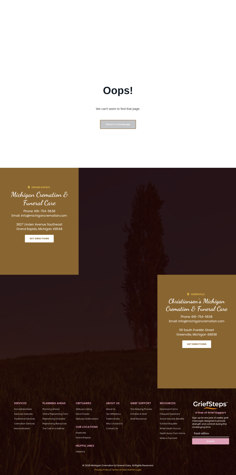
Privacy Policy (102, 469)
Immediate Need (23, 409)
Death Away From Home (172, 433)
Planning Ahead (51, 409)
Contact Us (112, 428)
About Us (110, 409)
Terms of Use (118, 469)
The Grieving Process (141, 409)
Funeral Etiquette (168, 423)
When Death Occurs (170, 428)
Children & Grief (138, 413)
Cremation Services (24, 423)
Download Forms (169, 409)
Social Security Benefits (172, 418)
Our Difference (113, 413)
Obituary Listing (84, 409)
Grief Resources (138, 418)
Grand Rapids (83, 437)
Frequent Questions (170, 413)
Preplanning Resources (55, 423)
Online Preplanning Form (55, 413)
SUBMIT (210, 441)
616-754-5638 (44, 211)
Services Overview (23, 413)
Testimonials (113, 418)
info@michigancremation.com (44, 216)
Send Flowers (82, 413)
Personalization (22, 428)
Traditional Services (24, 418)
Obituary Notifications (87, 418)
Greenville (81, 432)
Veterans (80, 451)
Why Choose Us (114, 423)
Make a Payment (168, 438)
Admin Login (134, 469)
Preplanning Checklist (54, 418)
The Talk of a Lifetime (53, 428)
